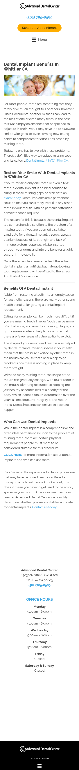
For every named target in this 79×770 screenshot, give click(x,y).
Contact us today (44, 507)
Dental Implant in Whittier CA (47, 160)
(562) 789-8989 (39, 17)
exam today (12, 198)
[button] (39, 28)
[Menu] (39, 766)
